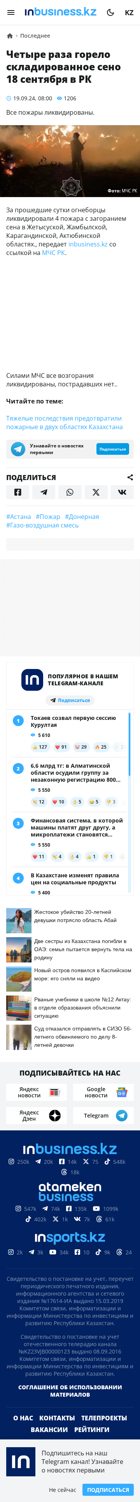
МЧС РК (53, 252)
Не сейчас (62, 1489)
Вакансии (49, 1429)
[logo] (60, 12)
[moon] (110, 12)
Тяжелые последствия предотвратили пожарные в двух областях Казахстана (64, 422)
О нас (23, 1418)
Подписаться (108, 1489)
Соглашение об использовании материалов (70, 1390)
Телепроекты (104, 1418)
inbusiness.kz (88, 244)
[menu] (11, 12)
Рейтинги (92, 1429)
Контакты (57, 1418)
